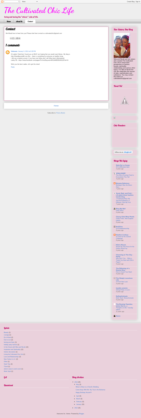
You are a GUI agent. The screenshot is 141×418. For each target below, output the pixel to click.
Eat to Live (7, 340)
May (77, 384)
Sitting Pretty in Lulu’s (123, 290)
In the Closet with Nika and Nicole (14, 347)
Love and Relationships (11, 357)
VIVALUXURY (121, 173)
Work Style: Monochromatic (125, 298)
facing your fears (9, 342)
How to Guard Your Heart (124, 272)
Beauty (6, 332)
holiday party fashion (10, 344)
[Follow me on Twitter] (125, 111)
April (78, 396)
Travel (6, 366)
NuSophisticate (122, 296)
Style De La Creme (123, 165)
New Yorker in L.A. (10, 359)
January (79, 404)
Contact (30, 21)
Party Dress (120, 210)
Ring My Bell (120, 209)
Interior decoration (9, 352)
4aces (118, 316)
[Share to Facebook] (17, 38)
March (78, 399)
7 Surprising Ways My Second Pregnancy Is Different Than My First (123, 200)
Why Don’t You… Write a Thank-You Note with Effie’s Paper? (125, 260)
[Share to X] (15, 38)
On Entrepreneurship (122, 228)
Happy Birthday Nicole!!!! (84, 392)
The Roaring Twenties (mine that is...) (124, 305)
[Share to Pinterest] (19, 38)
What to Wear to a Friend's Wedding (87, 387)
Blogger (81, 413)
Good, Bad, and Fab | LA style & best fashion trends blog (125, 195)
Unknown (14, 51)
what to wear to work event (12, 369)
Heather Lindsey (122, 235)
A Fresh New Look (122, 282)
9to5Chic (119, 227)
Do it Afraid (7, 337)
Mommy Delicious (122, 183)
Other (5, 361)
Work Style (7, 371)
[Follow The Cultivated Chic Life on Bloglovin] (123, 153)
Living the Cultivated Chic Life (13, 354)
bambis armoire (122, 288)
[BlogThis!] (13, 38)
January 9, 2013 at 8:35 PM (27, 51)
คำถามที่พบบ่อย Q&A (122, 167)
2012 (76, 408)
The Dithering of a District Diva (123, 269)
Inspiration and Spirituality (12, 349)
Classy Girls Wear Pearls (125, 217)
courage (6, 335)
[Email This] (11, 38)
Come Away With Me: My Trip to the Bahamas (90, 390)
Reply (13, 67)
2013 (76, 382)
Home (9, 21)
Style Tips (7, 364)
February (79, 401)
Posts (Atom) (60, 113)
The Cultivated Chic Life (39, 10)
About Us (19, 21)
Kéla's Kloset (121, 245)
